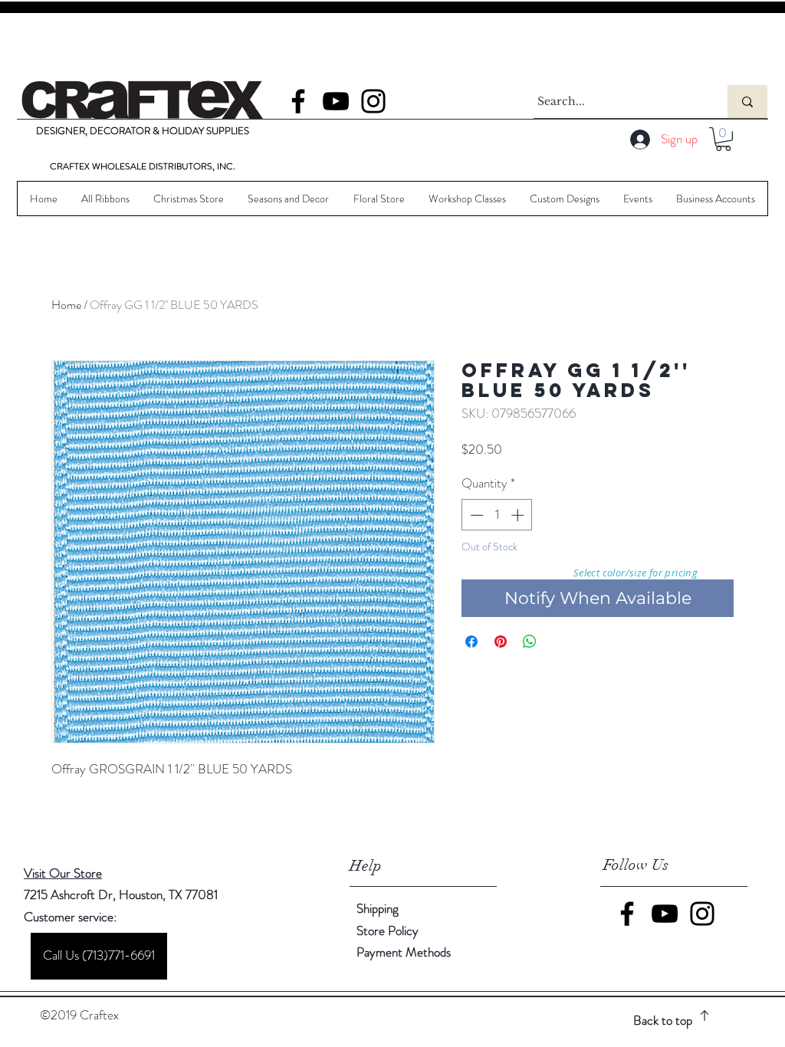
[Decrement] (475, 515)
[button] (723, 139)
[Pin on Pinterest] (500, 641)
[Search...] (747, 101)
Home (66, 304)
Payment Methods (405, 952)
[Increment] (518, 515)
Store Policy (387, 930)
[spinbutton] (497, 515)
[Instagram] (373, 101)
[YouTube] (336, 101)
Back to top (662, 1020)
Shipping (377, 908)
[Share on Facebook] (471, 641)
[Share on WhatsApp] (530, 641)
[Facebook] (298, 101)
